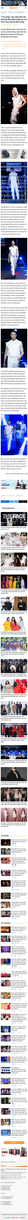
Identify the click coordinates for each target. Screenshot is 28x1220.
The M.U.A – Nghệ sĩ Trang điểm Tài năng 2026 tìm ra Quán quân (18, 1028)
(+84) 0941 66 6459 (6, 1189)
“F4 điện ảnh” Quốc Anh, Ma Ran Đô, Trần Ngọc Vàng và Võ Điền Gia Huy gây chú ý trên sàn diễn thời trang (13, 718)
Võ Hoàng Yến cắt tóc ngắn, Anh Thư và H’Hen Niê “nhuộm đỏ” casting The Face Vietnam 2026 (14, 740)
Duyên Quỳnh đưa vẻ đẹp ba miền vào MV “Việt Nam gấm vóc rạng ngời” (19, 973)
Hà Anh (3, 495)
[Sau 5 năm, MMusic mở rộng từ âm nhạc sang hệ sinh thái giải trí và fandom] (6, 1091)
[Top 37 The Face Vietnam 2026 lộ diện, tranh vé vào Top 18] (14, 519)
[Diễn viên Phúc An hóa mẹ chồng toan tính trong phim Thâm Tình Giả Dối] (6, 851)
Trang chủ (4, 12)
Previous (3, 2)
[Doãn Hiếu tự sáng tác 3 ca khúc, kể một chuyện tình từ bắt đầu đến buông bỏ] (6, 929)
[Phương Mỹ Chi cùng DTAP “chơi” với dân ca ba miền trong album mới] (6, 905)
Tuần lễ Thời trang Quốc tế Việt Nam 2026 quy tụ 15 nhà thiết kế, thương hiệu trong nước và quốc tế (14, 762)
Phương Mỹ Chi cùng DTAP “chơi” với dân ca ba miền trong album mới (18, 904)
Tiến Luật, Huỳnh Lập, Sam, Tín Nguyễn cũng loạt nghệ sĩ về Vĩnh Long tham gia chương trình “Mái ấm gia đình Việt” (19, 861)
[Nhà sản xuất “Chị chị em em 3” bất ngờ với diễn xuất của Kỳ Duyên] (6, 842)
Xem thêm (13, 1142)
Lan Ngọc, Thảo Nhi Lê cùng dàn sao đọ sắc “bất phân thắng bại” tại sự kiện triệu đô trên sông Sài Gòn (13, 824)
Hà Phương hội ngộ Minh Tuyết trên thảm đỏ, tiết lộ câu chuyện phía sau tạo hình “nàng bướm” (13, 569)
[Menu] (3, 8)
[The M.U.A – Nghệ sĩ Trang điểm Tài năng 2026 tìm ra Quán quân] (6, 1029)
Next (25, 2)
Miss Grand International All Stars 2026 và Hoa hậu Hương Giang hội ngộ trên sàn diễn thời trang (14, 696)
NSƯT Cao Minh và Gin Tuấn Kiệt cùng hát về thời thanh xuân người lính (19, 895)
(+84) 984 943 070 (8, 1178)
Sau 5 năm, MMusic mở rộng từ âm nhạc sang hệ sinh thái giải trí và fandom (19, 1090)
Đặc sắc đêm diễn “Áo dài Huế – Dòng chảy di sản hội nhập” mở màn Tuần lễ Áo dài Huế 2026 (14, 654)
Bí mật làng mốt (19, 12)
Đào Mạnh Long (7, 25)
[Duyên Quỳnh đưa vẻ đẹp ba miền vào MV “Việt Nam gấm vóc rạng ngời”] (6, 974)
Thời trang (11, 12)
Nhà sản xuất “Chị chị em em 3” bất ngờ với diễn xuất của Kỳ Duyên (19, 841)
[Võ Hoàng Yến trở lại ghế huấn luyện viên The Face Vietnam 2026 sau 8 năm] (14, 774)
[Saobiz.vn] (14, 8)
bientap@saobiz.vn (6, 1188)
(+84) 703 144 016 (17, 1178)
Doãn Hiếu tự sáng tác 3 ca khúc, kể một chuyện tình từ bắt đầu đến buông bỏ (18, 929)
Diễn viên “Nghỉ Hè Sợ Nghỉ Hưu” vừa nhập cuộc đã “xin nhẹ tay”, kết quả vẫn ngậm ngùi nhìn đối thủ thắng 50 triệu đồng (19, 963)
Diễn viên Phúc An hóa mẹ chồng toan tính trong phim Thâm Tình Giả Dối (18, 850)
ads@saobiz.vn (7, 1203)
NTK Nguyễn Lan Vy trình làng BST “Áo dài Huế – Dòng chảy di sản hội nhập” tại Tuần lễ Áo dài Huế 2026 (14, 591)
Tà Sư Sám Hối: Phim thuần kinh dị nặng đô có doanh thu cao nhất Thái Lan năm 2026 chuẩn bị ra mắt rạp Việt (18, 884)
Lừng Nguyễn (19, 495)
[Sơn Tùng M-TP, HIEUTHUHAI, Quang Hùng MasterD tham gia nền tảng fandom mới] (6, 1070)
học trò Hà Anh (10, 495)
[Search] (25, 8)
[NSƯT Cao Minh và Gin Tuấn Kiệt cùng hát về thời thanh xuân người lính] (6, 896)
